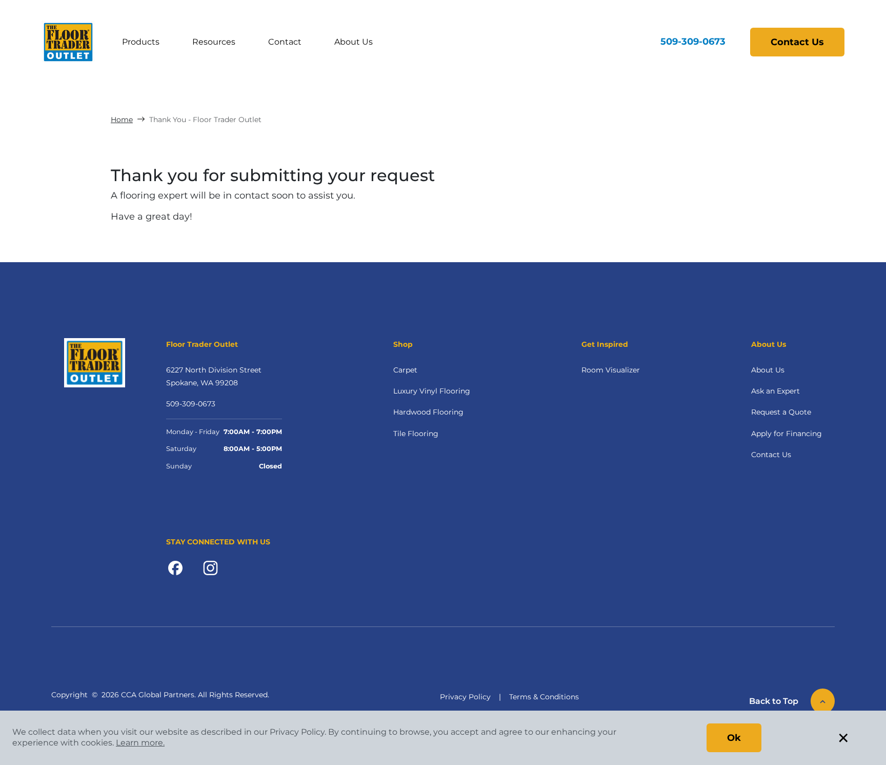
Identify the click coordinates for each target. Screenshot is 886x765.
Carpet (405, 370)
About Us (353, 42)
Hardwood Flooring (428, 412)
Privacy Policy (465, 696)
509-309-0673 (693, 41)
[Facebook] (175, 567)
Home (122, 119)
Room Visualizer (610, 370)
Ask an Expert (775, 391)
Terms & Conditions (544, 696)
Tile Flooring (415, 433)
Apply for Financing (786, 433)
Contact (284, 42)
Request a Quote (781, 412)
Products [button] (140, 42)
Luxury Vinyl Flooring (431, 391)
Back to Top (773, 701)
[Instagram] (210, 567)
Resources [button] (213, 42)
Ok (734, 737)
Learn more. (140, 743)
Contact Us (797, 42)
